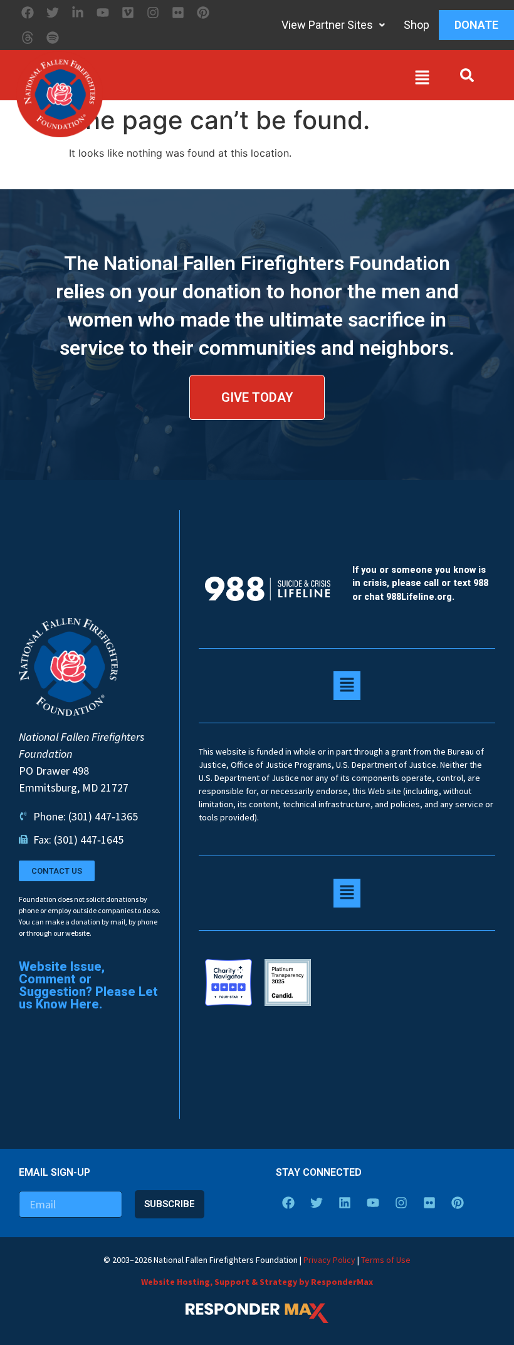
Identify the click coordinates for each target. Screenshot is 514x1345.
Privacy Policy (329, 1259)
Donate (476, 24)
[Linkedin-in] (77, 12)
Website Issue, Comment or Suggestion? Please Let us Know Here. (88, 985)
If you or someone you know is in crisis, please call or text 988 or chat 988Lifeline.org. (420, 583)
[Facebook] (27, 12)
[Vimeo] (127, 12)
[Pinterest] (203, 12)
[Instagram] (152, 12)
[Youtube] (102, 12)
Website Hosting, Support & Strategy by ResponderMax (257, 1281)
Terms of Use (386, 1259)
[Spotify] (52, 37)
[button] (269, 80)
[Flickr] (178, 12)
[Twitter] (52, 12)
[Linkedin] (344, 1202)
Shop (416, 24)
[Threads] (27, 37)
